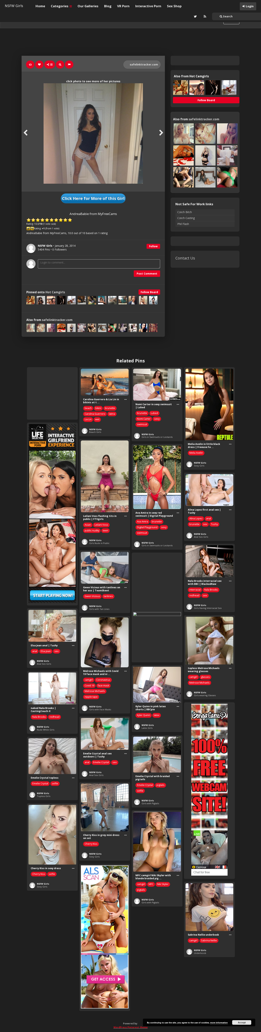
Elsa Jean (46, 651)
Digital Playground (147, 527)
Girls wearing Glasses (205, 695)
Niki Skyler (163, 884)
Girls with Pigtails (150, 803)
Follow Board (149, 292)
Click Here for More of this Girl (93, 198)
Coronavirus (103, 679)
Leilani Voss (101, 524)
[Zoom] (60, 65)
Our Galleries (88, 6)
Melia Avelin (196, 452)
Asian (88, 524)
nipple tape (91, 696)
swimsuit (142, 424)
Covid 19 (89, 685)
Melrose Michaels (199, 682)
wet (97, 419)
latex (156, 715)
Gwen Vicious (92, 596)
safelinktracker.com (143, 64)
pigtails (160, 785)
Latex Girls (147, 728)
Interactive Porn (148, 6)
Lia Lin (88, 419)
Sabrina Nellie (209, 940)
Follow (153, 246)
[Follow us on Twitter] (195, 16)
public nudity (92, 530)
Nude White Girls (45, 729)
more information (219, 1022)
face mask (103, 685)
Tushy (214, 524)
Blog (107, 6)
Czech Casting (186, 218)
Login (250, 6)
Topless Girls (43, 796)
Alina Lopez (196, 518)
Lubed (154, 413)
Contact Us (185, 258)
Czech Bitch (184, 212)
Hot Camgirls (55, 292)
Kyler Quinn (143, 715)
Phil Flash (183, 224)
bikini (98, 408)
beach (88, 408)
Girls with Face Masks (100, 709)
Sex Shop (174, 6)
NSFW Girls (14, 5)
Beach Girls (95, 432)
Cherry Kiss (91, 843)
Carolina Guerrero (95, 413)
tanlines (108, 596)
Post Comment (147, 273)
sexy (157, 418)
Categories (60, 6)
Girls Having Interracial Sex (208, 608)
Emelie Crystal (101, 762)
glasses (205, 677)
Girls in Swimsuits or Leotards (157, 437)
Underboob (200, 953)
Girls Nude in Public (99, 543)
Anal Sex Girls (201, 536)
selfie (140, 790)
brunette (110, 408)
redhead (194, 595)
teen (105, 530)
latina (112, 413)
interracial (195, 589)
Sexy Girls (199, 465)
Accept (242, 1022)
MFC (151, 884)
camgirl (193, 677)
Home (40, 6)
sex (205, 524)
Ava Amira (142, 521)
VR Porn (123, 6)
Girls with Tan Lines (99, 609)
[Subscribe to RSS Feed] (204, 16)
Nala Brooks (211, 589)
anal (208, 518)
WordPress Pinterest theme (130, 1027)
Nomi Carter (144, 418)
